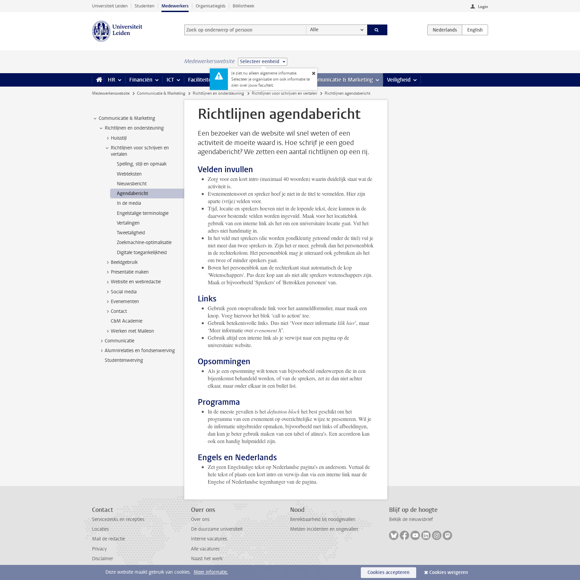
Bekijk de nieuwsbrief (411, 519)
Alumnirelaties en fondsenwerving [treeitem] (140, 350)
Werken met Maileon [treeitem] (132, 331)
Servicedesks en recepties (118, 519)
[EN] (475, 30)
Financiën (140, 79)
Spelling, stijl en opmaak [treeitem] (141, 164)
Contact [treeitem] (119, 311)
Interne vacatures (209, 539)
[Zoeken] (377, 30)
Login (483, 6)
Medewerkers (175, 6)
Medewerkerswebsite (111, 93)
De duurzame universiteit (217, 529)
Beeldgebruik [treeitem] (124, 262)
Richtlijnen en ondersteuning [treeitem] (134, 128)
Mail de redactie (108, 539)
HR (111, 79)
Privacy (99, 549)
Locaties (100, 529)
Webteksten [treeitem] (129, 174)
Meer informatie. (211, 572)
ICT (170, 79)
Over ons (200, 519)
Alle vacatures (205, 549)
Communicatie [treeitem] (119, 341)
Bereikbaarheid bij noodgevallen (322, 519)
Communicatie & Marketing (340, 79)
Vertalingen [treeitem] (128, 223)
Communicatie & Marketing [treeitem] (127, 118)
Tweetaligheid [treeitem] (131, 233)
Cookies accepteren (388, 572)
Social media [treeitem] (124, 292)
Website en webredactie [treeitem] (136, 282)
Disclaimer (102, 558)
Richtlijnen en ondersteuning (218, 93)
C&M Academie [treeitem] (126, 321)
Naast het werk (207, 558)
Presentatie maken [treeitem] (130, 272)
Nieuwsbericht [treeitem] (132, 184)
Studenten (144, 6)
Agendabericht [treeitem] (132, 193)
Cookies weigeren (448, 572)
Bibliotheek (243, 6)
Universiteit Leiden (110, 6)
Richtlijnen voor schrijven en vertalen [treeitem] (140, 151)
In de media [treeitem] (129, 203)
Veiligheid (398, 79)
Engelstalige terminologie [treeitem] (142, 213)
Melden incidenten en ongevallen (324, 529)
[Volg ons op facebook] (404, 535)
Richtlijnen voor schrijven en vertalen (284, 93)
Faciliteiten (201, 79)
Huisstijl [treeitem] (119, 138)
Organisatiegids (211, 6)
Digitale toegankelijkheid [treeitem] (142, 252)
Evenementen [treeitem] (125, 301)
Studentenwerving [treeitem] (124, 360)
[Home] (98, 80)
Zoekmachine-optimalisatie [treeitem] (144, 242)
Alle (314, 30)
